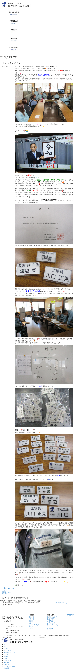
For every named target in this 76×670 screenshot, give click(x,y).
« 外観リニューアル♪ (9, 588)
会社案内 (50, 621)
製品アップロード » (8, 592)
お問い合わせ (51, 623)
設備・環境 (50, 619)
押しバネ (31, 617)
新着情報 (50, 629)
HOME (4, 594)
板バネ (31, 629)
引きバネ (31, 619)
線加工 (31, 621)
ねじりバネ (32, 623)
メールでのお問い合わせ (59, 603)
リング (31, 627)
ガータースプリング (35, 625)
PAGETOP (70, 615)
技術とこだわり (52, 617)
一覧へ (4, 590)
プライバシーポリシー (11, 666)
